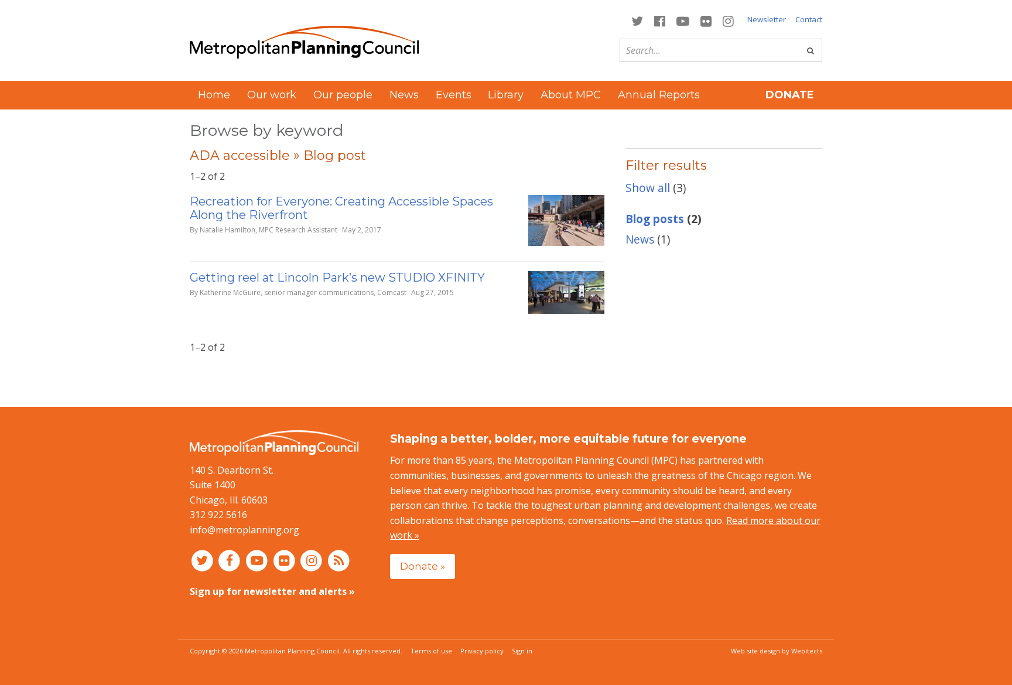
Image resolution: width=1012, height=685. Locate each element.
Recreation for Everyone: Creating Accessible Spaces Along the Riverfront (341, 208)
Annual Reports (659, 94)
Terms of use (431, 650)
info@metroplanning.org (244, 529)
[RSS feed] (338, 559)
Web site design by (776, 650)
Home (214, 94)
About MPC (571, 94)
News (404, 94)
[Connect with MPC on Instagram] (728, 20)
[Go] (810, 50)
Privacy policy (482, 650)
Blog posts (654, 219)
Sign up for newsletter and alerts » (272, 591)
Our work (271, 94)
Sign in (522, 650)
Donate (789, 94)
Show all (647, 188)
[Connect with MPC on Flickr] (706, 20)
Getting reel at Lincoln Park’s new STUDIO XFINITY (337, 277)
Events (453, 94)
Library (506, 94)
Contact (808, 19)
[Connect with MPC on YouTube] (682, 20)
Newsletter (766, 19)
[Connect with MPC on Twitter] (637, 20)
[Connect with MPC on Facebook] (659, 20)
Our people (342, 94)
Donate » (422, 566)
